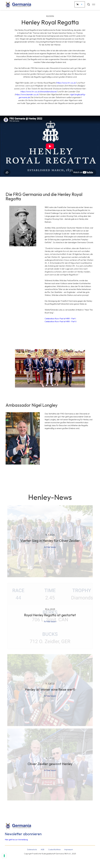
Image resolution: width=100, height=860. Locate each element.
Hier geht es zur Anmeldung (16, 839)
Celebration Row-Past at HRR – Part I (60, 318)
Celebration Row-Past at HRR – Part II (60, 321)
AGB (42, 849)
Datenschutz (32, 849)
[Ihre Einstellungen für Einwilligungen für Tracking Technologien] (4, 855)
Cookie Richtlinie (54, 849)
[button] (92, 4)
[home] (18, 5)
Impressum (68, 849)
